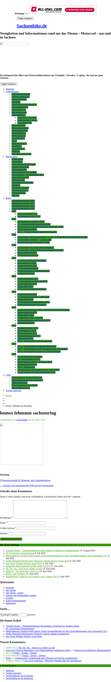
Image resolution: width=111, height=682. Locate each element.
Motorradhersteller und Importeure (27, 380)
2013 (14, 344)
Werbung (16, 151)
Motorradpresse (19, 115)
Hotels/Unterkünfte (20, 167)
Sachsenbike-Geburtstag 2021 (31, 221)
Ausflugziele (17, 159)
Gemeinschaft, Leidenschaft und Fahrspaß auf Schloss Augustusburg (46, 658)
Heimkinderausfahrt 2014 (29, 336)
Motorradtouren (19, 136)
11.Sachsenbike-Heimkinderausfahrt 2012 (36, 372)
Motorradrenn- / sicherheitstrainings (28, 175)
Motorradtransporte (20, 177)
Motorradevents (19, 110)
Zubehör (15, 195)
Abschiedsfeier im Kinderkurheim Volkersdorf (38, 370)
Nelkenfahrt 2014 (25, 338)
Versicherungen (19, 193)
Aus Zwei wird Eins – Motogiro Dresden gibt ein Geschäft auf (52, 660)
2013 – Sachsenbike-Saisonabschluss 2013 (36, 346)
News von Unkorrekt (27, 117)
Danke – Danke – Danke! (25, 653)
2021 (14, 219)
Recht (14, 141)
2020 (14, 234)
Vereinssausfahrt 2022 (27, 214)
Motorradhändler (19, 169)
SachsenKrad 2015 (26, 323)
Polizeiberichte (18, 138)
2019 (14, 245)
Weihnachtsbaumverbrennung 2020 (33, 242)
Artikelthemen (12, 91)
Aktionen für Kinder (21, 94)
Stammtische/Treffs (20, 188)
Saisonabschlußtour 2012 (28, 359)
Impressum (11, 603)
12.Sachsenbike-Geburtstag (29, 357)
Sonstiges (16, 185)
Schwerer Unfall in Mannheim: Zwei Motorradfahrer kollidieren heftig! (38, 650)
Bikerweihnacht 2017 (27, 284)
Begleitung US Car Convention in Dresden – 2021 (40, 227)
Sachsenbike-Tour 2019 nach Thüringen (35, 247)
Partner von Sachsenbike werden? (21, 595)
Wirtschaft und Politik (21, 154)
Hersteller (16, 102)
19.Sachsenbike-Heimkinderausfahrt (33, 224)
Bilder (8, 198)
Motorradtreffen (19, 133)
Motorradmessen (19, 112)
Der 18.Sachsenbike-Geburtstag (31, 260)
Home (8, 395)
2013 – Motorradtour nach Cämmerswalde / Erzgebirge (42, 349)
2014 (14, 325)
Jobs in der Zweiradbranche (24, 104)
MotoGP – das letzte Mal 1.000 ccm (22, 571)
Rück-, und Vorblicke (15, 574)
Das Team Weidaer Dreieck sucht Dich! (24, 563)
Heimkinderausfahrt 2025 (23, 203)
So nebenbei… (18, 149)
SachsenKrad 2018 (26, 273)
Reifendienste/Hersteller (22, 182)
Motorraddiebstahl (20, 107)
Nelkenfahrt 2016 (25, 299)
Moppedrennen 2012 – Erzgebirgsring (34, 362)
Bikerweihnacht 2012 (27, 364)
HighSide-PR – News (27, 120)
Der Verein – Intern (14, 593)
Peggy (9, 658)
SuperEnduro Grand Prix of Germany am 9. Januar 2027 (32, 576)
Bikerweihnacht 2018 (27, 266)
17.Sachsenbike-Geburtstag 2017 (32, 281)
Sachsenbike (22, 420)
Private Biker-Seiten (21, 388)
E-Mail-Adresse (8, 528)
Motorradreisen (18, 125)
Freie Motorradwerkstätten (24, 164)
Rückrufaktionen (19, 143)
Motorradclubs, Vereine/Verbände (27, 377)
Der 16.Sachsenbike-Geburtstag (31, 289)
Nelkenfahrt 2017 (25, 286)
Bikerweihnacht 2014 (27, 333)
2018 (14, 258)
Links (8, 375)
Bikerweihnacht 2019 (27, 253)
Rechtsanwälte (18, 180)
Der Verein (11, 590)
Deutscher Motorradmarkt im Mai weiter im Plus (28, 566)
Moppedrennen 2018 (26, 263)
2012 (14, 354)
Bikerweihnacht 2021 (27, 229)
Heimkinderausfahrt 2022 (29, 216)
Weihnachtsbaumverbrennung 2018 (33, 271)
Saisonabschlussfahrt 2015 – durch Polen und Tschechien (43, 310)
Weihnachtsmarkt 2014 (27, 328)
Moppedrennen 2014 (26, 331)
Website (3, 533)
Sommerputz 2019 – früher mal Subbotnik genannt (40, 250)
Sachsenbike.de (32, 25)
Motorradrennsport (20, 128)
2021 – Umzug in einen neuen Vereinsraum (37, 232)
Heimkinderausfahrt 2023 (23, 208)
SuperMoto (17, 146)
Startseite (10, 89)
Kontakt (9, 598)
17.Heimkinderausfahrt (27, 268)
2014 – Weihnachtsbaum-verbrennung (34, 341)
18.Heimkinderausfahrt (27, 255)
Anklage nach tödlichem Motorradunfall (92, 650)
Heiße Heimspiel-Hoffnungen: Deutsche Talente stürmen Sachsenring (37, 561)
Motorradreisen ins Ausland (24, 172)
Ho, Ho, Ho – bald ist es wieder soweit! (24, 568)
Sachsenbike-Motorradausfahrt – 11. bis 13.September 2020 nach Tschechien (52, 237)
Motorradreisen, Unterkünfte (25, 385)
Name (3, 523)
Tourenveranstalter (20, 190)
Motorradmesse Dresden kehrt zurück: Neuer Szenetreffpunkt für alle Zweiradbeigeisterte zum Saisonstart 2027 (56, 555)
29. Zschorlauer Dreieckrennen (20, 553)
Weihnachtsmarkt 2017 (27, 279)
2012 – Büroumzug (26, 367)
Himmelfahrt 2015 (25, 315)
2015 (14, 307)
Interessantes (11, 156)
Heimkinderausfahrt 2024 (23, 206)
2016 (14, 292)
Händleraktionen (19, 99)
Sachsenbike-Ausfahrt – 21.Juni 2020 (34, 240)
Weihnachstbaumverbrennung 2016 (33, 302)
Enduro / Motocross (21, 97)
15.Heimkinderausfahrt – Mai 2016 (33, 297)
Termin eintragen (13, 390)
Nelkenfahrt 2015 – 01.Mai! (30, 318)
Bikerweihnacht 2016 (27, 294)
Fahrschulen (17, 162)
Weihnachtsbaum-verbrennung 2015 (33, 320)
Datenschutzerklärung (16, 600)
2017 (14, 276)
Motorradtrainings (20, 130)
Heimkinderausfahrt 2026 (23, 201)
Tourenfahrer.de (24, 123)
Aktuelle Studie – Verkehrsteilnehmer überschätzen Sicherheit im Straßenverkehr (42, 550)
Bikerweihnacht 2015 (27, 312)
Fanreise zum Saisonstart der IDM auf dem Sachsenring (27, 485)
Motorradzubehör (19, 383)
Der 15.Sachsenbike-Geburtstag (31, 305)
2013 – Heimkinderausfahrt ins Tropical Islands (39, 351)
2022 (14, 211)
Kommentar (6, 518)
